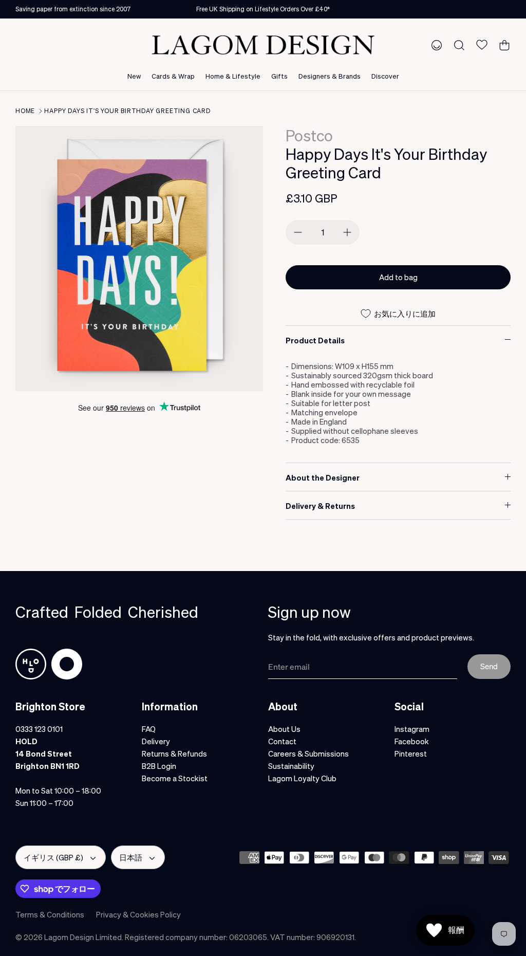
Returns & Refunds (174, 753)
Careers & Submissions (308, 753)
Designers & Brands (329, 75)
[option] (139, 258)
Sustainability (291, 766)
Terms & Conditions (49, 914)
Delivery (156, 741)
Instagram (411, 729)
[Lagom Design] (263, 45)
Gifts (279, 75)
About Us (284, 729)
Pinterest (410, 753)
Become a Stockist (175, 778)
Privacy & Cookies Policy (138, 914)
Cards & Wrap (173, 75)
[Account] (434, 45)
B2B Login (159, 766)
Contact (282, 741)
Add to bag (398, 277)
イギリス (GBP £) (53, 857)
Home (25, 111)
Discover (385, 75)
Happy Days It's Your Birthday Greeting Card (127, 111)
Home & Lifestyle (232, 75)
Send (489, 666)
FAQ (149, 729)
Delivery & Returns (320, 506)
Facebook (411, 741)
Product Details (315, 340)
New (134, 75)
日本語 (130, 857)
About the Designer (323, 477)
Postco (309, 135)
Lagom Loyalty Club (302, 778)
